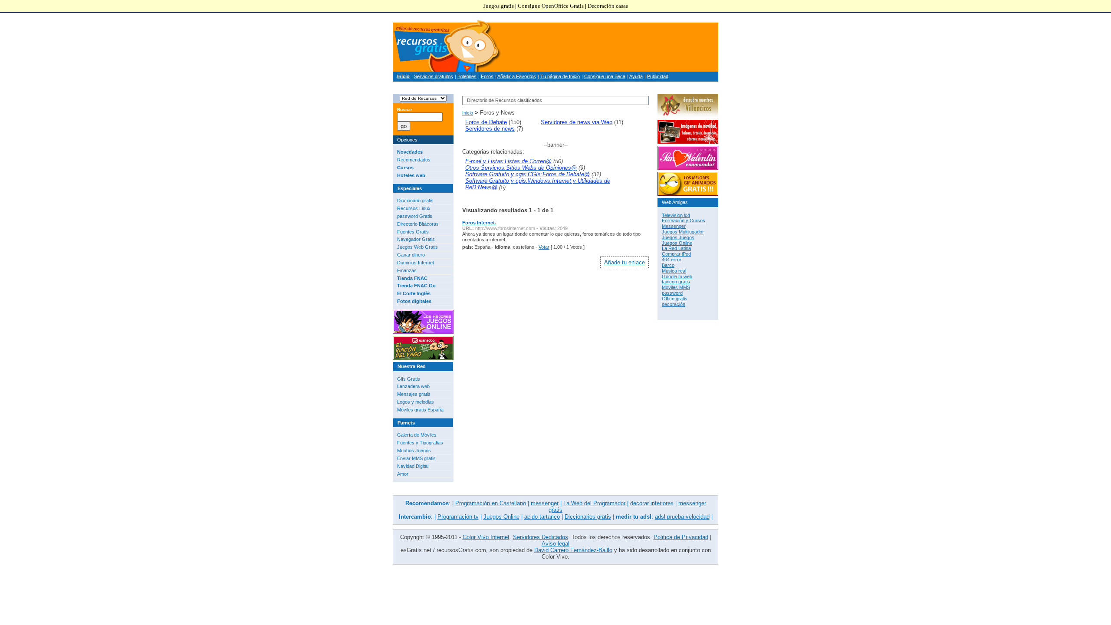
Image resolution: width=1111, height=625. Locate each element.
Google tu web (677, 276)
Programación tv (458, 516)
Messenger (674, 226)
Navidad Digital (412, 466)
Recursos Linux (414, 208)
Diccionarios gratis (588, 516)
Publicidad (657, 76)
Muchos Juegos (414, 450)
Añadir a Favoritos (516, 76)
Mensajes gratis (414, 394)
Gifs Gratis (408, 379)
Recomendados (414, 159)
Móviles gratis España (420, 409)
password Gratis (414, 216)
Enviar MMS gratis (416, 458)
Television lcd (676, 215)
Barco (668, 265)
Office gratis (674, 298)
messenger (545, 503)
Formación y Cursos (683, 220)
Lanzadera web (413, 386)
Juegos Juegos (678, 237)
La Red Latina (676, 248)
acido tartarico (542, 516)
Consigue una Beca (604, 76)
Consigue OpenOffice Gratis (551, 6)
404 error (671, 259)
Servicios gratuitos (433, 76)
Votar (544, 247)
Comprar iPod (676, 254)
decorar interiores (652, 503)
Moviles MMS (676, 287)
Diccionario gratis (415, 200)
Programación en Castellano (490, 503)
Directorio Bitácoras (418, 224)
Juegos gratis (498, 6)
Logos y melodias (415, 402)
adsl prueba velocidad (682, 516)
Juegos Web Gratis (417, 247)
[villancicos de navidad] (687, 115)
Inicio (467, 112)
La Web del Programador (594, 503)
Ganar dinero (411, 254)
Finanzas (407, 270)
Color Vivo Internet (486, 537)
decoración (673, 304)
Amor (402, 474)
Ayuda (636, 76)
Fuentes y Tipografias (420, 442)
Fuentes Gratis (413, 231)
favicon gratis (676, 281)
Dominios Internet (415, 262)
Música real (674, 270)
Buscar (404, 109)
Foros (487, 76)
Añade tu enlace (624, 262)
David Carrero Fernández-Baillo (573, 550)
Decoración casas (608, 6)
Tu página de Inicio (560, 76)
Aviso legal (555, 543)
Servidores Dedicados (540, 537)
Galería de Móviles (417, 435)
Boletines (467, 76)
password (672, 293)
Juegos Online (677, 243)
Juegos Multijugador (683, 231)
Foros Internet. (479, 222)
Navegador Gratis (416, 239)
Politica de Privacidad (681, 537)
